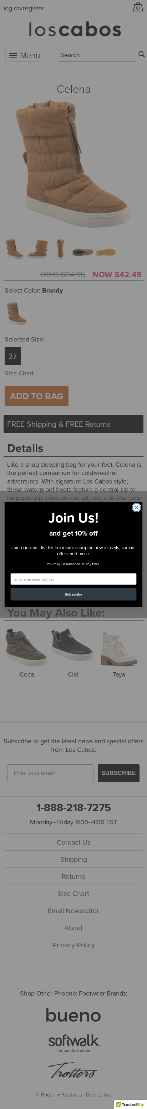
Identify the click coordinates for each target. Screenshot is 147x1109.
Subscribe (73, 594)
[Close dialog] (136, 507)
